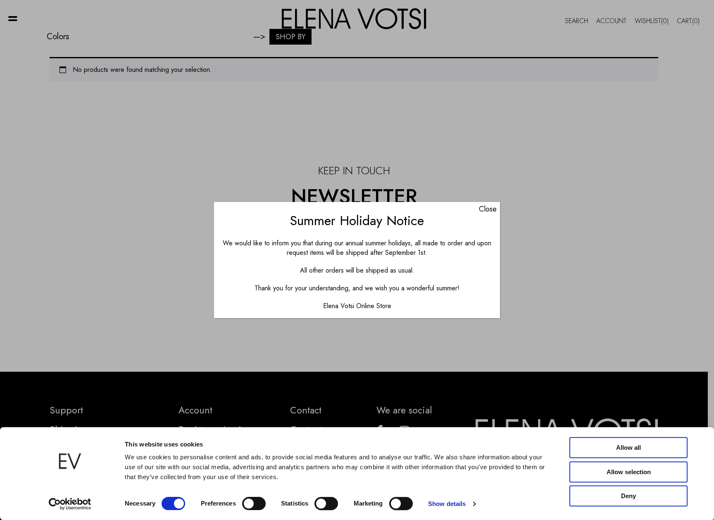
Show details (447, 503)
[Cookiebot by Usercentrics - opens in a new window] (70, 504)
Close (488, 209)
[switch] (254, 503)
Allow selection (629, 471)
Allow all (628, 447)
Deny (628, 495)
